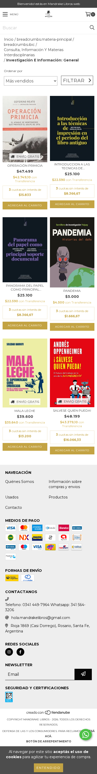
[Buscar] (92, 27)
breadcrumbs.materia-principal (44, 39)
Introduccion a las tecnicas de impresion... (72, 166)
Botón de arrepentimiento (48, 741)
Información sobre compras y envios (65, 484)
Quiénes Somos (19, 481)
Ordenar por (13, 71)
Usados (11, 497)
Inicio (8, 39)
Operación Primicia (25, 165)
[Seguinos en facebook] (20, 652)
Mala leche (24, 411)
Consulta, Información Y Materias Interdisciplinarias (33, 52)
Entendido (48, 768)
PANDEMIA (72, 291)
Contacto (13, 507)
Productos (58, 497)
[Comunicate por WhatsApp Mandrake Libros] (85, 734)
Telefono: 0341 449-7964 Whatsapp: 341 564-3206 (45, 607)
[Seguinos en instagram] (9, 652)
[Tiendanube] (48, 714)
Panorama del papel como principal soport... (25, 287)
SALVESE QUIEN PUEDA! (72, 410)
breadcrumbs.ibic (19, 44)
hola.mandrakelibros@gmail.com (40, 617)
